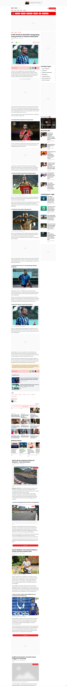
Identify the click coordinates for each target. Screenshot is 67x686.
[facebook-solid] (33, 68)
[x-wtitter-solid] (35, 68)
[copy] (38, 68)
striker (36, 108)
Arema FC (13, 71)
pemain (30, 71)
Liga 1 (24, 300)
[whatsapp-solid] (30, 68)
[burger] (55, 10)
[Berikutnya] (40, 447)
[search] (47, 8)
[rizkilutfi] (12, 401)
